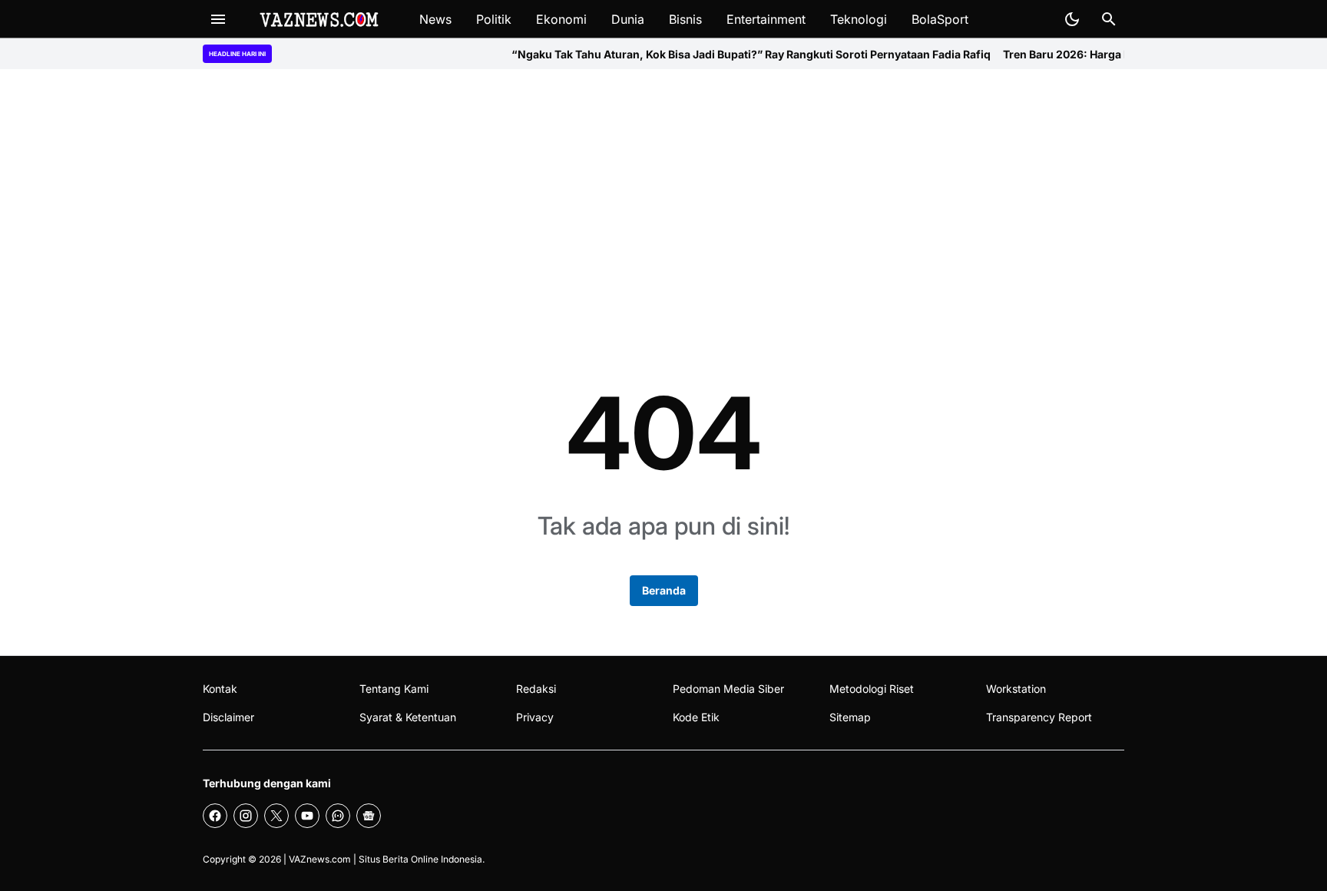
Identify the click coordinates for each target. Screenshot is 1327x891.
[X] (276, 815)
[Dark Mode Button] (1072, 19)
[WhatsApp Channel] (338, 815)
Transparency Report (1039, 717)
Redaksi (536, 688)
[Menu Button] (218, 19)
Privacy (535, 717)
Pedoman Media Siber (728, 688)
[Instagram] (245, 815)
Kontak (220, 688)
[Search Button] (1109, 19)
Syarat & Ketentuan (407, 717)
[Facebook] (215, 815)
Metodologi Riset (871, 688)
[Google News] (368, 815)
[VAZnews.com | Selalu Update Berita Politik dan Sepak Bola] (320, 19)
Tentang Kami (394, 688)
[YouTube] (307, 815)
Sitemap (850, 717)
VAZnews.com (320, 859)
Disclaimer (228, 717)
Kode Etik (696, 717)
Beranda (664, 590)
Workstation (1016, 688)
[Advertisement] (663, 201)
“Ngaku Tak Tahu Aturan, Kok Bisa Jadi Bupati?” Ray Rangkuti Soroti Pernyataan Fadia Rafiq (731, 54)
